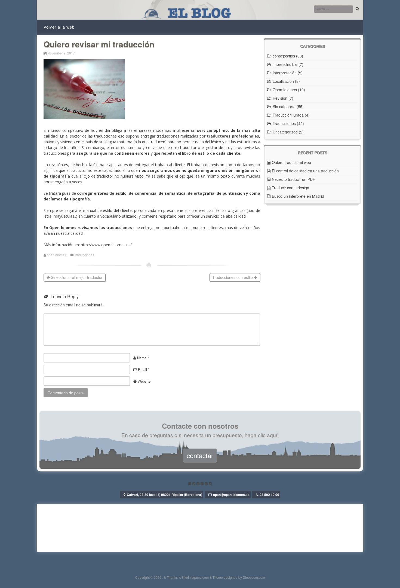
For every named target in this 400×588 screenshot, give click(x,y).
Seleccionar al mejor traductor (76, 277)
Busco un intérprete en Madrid (298, 196)
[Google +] (203, 483)
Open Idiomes (285, 89)
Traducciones (84, 255)
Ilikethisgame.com (195, 577)
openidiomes (56, 255)
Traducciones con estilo (233, 277)
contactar (200, 455)
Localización (283, 81)
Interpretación (285, 72)
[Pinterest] (207, 483)
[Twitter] (194, 483)
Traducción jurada (288, 115)
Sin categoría (284, 106)
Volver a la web (59, 27)
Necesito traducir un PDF (293, 179)
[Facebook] (190, 483)
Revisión (280, 98)
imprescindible (285, 64)
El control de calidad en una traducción (305, 170)
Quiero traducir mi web (291, 162)
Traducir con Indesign (290, 187)
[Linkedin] (198, 483)
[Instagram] (210, 483)
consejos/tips (284, 56)
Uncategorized (285, 132)
